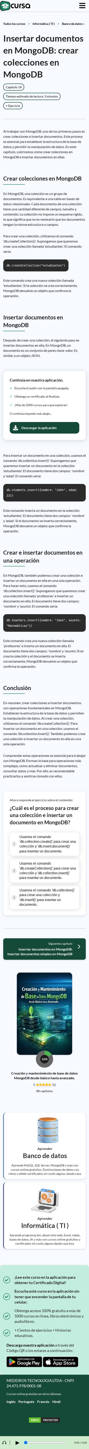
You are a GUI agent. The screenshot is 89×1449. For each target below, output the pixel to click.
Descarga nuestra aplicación (30, 1345)
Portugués (26, 1402)
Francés (43, 1402)
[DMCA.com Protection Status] (44, 1420)
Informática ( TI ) (44, 23)
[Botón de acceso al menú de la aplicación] (82, 6)
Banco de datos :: (73, 23)
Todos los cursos (14, 23)
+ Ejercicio (13, 106)
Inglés (11, 1402)
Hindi (56, 1402)
